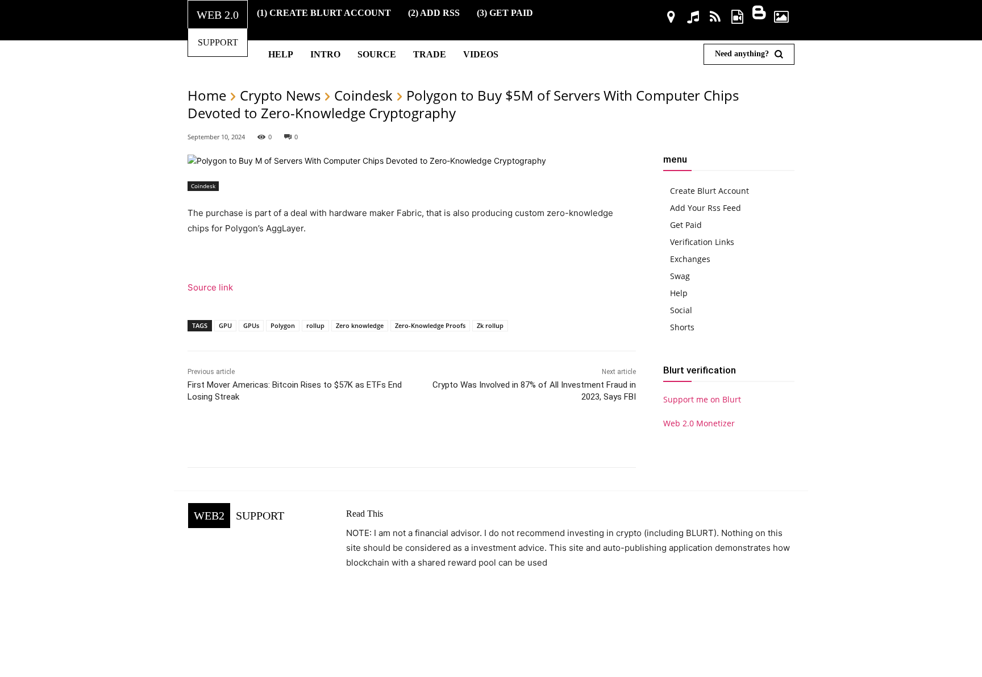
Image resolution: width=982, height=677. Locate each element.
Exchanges (690, 259)
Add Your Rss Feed (705, 207)
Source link (210, 287)
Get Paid (686, 224)
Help (679, 293)
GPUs (251, 325)
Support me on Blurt (702, 399)
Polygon (283, 325)
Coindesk (363, 95)
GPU (225, 325)
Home (207, 95)
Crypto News (280, 95)
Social (681, 310)
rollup (315, 325)
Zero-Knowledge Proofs (430, 325)
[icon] (671, 18)
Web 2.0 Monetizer (699, 423)
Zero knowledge (360, 325)
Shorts (682, 327)
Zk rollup (490, 325)
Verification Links (702, 241)
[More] (547, 438)
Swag (680, 276)
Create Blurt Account (709, 190)
